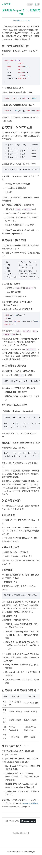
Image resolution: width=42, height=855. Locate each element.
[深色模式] (38, 4)
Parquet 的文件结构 (30, 803)
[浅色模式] (35, 4)
